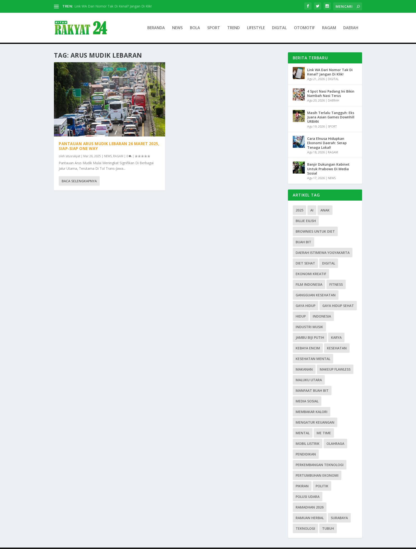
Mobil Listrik (307, 443)
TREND (233, 28)
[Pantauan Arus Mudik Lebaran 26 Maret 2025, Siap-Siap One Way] (109, 99)
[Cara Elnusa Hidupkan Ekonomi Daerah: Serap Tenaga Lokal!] (299, 142)
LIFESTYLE (256, 28)
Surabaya (339, 517)
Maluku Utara (309, 380)
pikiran (302, 486)
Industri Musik (309, 327)
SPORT (213, 28)
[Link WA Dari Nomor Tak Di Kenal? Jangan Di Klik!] (299, 73)
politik (322, 486)
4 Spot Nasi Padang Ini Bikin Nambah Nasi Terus (330, 93)
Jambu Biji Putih (310, 337)
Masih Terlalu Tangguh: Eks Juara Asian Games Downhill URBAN (330, 117)
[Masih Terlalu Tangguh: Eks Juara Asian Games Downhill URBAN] (299, 116)
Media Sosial (307, 401)
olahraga (335, 443)
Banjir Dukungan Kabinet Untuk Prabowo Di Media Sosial (328, 168)
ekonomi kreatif (311, 273)
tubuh (328, 528)
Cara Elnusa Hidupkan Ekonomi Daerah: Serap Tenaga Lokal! (327, 142)
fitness (336, 284)
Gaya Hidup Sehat (338, 305)
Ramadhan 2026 (310, 507)
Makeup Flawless (335, 369)
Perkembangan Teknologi (320, 464)
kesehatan (337, 348)
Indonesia (322, 316)
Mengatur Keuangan (315, 422)
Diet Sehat (305, 263)
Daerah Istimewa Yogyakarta (323, 252)
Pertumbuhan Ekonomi (317, 475)
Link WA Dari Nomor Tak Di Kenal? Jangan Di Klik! (113, 6)
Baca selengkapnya (79, 181)
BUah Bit (303, 242)
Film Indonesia (309, 284)
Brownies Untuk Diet (315, 231)
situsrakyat (72, 156)
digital (328, 263)
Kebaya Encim (308, 348)
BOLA (195, 28)
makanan (304, 369)
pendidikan (306, 454)
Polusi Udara (307, 496)
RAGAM (329, 28)
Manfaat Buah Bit (312, 390)
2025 (299, 210)
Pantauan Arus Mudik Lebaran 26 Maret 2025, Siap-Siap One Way (109, 146)
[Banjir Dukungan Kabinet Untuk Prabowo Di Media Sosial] (299, 168)
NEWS (177, 28)
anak (325, 210)
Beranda (156, 28)
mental (303, 433)
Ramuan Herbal (310, 517)
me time (324, 433)
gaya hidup (305, 305)
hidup (301, 316)
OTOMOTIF (304, 28)
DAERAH (350, 28)
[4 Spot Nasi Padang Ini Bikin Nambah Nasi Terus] (299, 94)
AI (311, 210)
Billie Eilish (306, 220)
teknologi (305, 528)
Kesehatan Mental (313, 358)
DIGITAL (279, 28)
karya (336, 337)
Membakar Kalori (311, 411)
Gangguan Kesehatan (316, 295)
